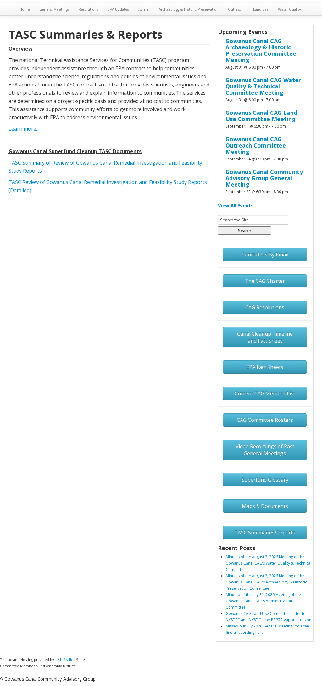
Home (24, 9)
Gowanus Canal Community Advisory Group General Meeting (264, 178)
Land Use (261, 9)
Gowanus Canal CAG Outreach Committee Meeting (255, 145)
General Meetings (54, 9)
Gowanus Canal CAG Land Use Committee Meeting (261, 116)
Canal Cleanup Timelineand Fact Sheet (265, 337)
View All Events (235, 205)
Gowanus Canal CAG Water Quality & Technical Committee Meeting (263, 86)
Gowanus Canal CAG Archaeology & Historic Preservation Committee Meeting (260, 50)
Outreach (236, 9)
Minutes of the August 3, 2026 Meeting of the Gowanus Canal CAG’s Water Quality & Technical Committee (268, 563)
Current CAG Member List (265, 393)
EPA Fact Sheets (264, 367)
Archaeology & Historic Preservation (189, 9)
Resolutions (88, 9)
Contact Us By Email (265, 254)
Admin (143, 9)
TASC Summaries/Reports (264, 532)
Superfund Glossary (265, 479)
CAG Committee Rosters (265, 419)
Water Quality (289, 9)
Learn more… (24, 128)
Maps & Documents (265, 506)
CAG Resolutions (264, 307)
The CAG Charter (265, 280)
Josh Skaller (64, 659)
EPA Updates (118, 9)
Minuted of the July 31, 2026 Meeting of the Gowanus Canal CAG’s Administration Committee (263, 601)
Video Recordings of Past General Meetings (265, 450)
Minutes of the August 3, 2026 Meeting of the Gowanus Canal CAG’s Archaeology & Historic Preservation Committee (266, 582)
